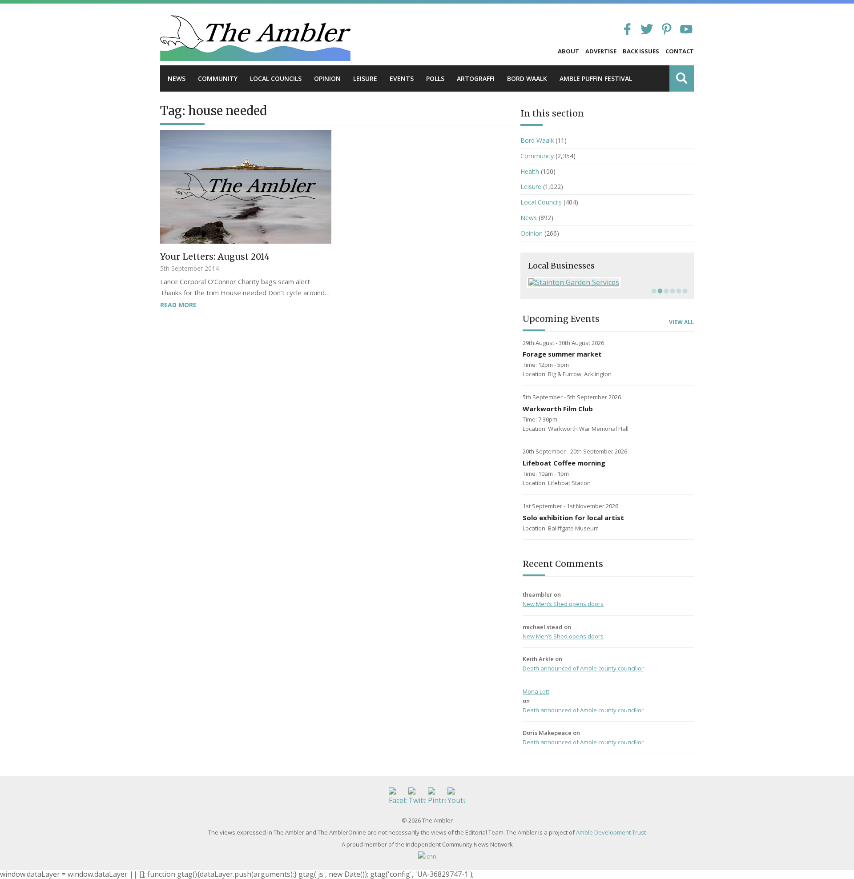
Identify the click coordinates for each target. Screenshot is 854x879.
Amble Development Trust (611, 832)
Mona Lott (536, 691)
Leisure (365, 78)
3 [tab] (665, 291)
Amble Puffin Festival (596, 78)
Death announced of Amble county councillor (583, 668)
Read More (178, 305)
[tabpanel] (607, 282)
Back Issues (641, 51)
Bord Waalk (527, 78)
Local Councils (276, 78)
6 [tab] (684, 291)
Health (529, 171)
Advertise (600, 51)
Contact (679, 51)
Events (402, 78)
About (568, 51)
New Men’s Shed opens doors (563, 604)
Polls (435, 78)
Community (218, 78)
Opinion (327, 78)
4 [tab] (671, 291)
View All (681, 322)
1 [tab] (653, 291)
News (176, 78)
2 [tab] (659, 291)
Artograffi (476, 78)
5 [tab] (678, 291)
